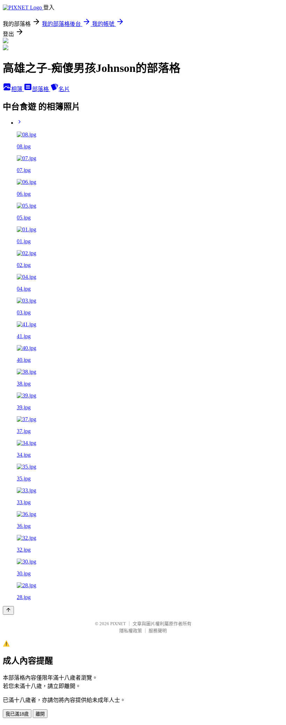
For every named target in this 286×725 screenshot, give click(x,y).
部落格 (41, 89)
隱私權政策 (130, 630)
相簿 (17, 89)
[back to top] (8, 610)
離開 (40, 714)
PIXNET (118, 623)
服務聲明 (158, 630)
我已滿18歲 (17, 714)
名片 (64, 89)
